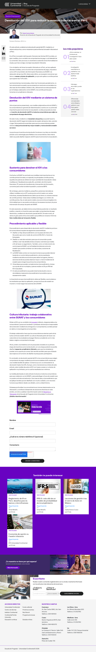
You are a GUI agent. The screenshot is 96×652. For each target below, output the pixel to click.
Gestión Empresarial (13, 16)
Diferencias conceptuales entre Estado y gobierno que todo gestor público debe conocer (75, 105)
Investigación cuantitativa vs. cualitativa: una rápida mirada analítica (75, 71)
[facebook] (3, 48)
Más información (12, 567)
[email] (3, 58)
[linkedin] (3, 53)
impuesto (34, 322)
